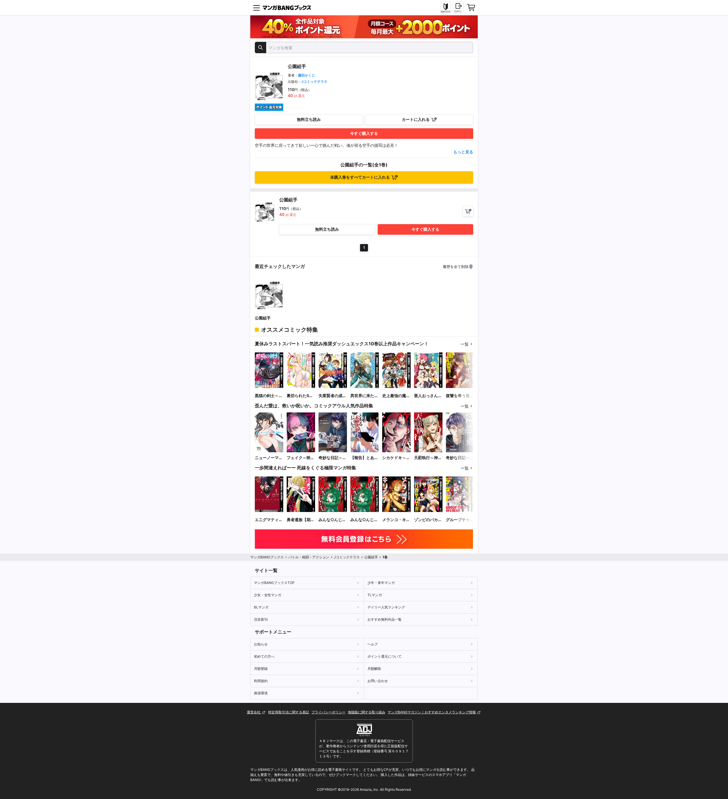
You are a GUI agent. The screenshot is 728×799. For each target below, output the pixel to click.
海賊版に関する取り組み (366, 712)
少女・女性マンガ (267, 595)
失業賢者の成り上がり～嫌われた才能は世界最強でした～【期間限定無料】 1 (332, 396)
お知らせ (261, 644)
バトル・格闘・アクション (308, 557)
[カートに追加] (468, 211)
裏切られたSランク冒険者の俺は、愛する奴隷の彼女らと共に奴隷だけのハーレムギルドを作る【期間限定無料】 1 (301, 396)
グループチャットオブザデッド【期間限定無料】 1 (460, 520)
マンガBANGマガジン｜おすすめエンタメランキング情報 (432, 712)
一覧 (465, 344)
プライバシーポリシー (328, 712)
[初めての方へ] (445, 8)
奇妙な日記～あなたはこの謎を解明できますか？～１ (460, 458)
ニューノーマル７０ (269, 458)
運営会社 (254, 712)
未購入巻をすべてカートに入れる (360, 177)
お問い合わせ (377, 681)
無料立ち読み (309, 119)
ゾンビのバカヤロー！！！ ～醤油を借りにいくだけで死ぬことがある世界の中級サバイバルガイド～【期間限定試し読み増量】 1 (428, 520)
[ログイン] (458, 7)
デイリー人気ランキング (386, 607)
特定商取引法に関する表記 (288, 712)
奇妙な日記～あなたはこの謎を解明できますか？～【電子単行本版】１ (332, 458)
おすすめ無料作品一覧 (384, 619)
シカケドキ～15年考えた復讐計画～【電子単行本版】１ (396, 458)
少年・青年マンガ (381, 583)
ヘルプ (372, 644)
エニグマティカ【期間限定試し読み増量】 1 (269, 520)
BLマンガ (261, 607)
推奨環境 (261, 693)
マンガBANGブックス (267, 557)
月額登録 (261, 668)
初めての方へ (264, 656)
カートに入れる (416, 119)
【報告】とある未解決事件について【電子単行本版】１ (364, 458)
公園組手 (263, 317)
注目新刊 (261, 619)
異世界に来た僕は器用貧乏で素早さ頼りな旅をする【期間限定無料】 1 (364, 396)
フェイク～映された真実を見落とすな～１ (301, 458)
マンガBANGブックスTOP (274, 583)
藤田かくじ (306, 75)
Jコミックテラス (314, 81)
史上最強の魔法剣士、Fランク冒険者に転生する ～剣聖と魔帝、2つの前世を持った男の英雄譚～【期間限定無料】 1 (396, 396)
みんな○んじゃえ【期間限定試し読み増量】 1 (332, 520)
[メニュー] (256, 7)
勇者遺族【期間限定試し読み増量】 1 (301, 520)
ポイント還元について (384, 656)
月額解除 (374, 668)
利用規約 (261, 681)
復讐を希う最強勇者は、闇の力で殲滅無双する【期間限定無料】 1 (460, 396)
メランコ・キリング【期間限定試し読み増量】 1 (396, 520)
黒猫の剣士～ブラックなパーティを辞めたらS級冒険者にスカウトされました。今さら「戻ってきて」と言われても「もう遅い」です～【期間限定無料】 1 (269, 396)
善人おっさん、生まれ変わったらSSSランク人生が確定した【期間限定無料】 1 (428, 396)
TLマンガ (374, 595)
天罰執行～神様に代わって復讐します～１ (428, 458)
